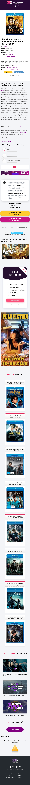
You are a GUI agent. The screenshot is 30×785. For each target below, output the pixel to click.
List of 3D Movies (10, 775)
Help (19, 773)
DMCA (19, 775)
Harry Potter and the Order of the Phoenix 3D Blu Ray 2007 (15, 483)
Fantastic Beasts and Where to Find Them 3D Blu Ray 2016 (15, 617)
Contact (19, 777)
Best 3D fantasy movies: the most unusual (13, 695)
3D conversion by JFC (6, 141)
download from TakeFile (15, 192)
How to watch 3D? (9, 772)
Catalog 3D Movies (9, 777)
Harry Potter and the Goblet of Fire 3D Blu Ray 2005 (15, 450)
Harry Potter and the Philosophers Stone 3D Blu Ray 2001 (15, 383)
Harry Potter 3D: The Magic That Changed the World (15, 674)
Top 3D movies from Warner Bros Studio (13, 715)
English (8, 69)
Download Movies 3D (18, 2)
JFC (14, 65)
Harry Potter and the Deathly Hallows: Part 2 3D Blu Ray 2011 (15, 550)
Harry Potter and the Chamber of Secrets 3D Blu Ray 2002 (15, 416)
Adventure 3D (8, 67)
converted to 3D (22, 132)
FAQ (19, 772)
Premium (19, 185)
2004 (5, 46)
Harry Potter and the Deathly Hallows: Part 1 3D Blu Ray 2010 (15, 517)
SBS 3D (8, 56)
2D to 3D (13, 56)
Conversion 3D (9, 54)
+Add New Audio (14, 69)
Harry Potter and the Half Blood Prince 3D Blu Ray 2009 (15, 584)
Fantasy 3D (14, 67)
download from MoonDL (16, 193)
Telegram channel (17, 232)
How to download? (9, 773)
